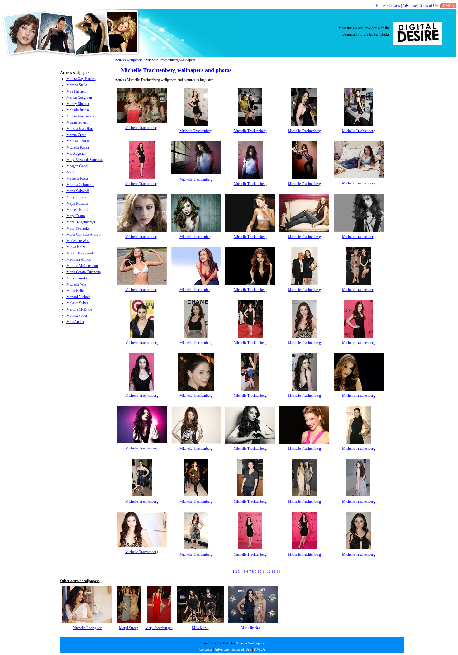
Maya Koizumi (77, 203)
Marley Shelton (77, 104)
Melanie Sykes (77, 303)
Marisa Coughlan (79, 97)
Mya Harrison (76, 91)
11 (264, 571)
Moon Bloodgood (79, 253)
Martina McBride (79, 309)
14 (278, 571)
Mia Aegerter (76, 153)
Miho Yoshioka (77, 228)
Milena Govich (77, 122)
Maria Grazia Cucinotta (83, 272)
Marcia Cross (76, 135)
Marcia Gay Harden (81, 79)
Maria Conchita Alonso (83, 234)
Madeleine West (78, 241)
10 (259, 571)
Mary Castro (75, 216)
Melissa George (78, 141)
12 (269, 571)
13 (273, 571)
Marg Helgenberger (80, 222)
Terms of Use (429, 5)
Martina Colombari (80, 185)
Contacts (393, 5)
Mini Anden (75, 322)
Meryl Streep (76, 197)
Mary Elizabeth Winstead (84, 160)
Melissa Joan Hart (79, 128)
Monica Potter (76, 315)
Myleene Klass (77, 178)
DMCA (448, 5)
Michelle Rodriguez (87, 628)
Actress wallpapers (129, 60)
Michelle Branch (253, 627)
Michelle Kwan (77, 147)
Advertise (409, 5)
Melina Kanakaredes (81, 116)
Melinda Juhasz (77, 110)
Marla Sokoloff (77, 191)
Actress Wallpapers (250, 643)
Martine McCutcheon (82, 265)
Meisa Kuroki (76, 278)
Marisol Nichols (78, 297)
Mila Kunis (200, 628)
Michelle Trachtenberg (141, 128)
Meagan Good (77, 166)
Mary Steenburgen (159, 628)
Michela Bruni (77, 209)
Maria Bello (75, 290)
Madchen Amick (78, 259)
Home (380, 5)
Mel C (71, 172)
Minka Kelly (75, 247)
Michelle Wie (76, 284)
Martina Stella (76, 85)
